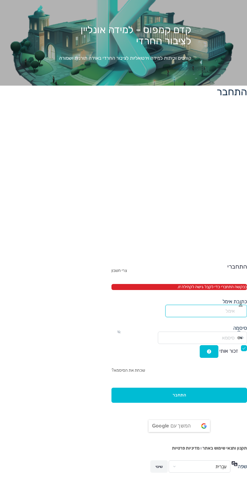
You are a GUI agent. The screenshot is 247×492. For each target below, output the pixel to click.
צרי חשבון (119, 270)
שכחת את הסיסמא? (128, 370)
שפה (242, 466)
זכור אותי (228, 351)
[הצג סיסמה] (152, 338)
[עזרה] (209, 351)
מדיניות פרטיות (186, 448)
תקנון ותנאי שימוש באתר (224, 448)
